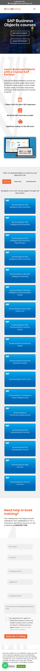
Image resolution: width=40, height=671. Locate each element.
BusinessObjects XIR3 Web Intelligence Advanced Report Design (20, 292)
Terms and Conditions (18, 630)
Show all (7, 182)
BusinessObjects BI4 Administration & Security (20, 431)
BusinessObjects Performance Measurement (20, 414)
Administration (31, 182)
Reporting (17, 182)
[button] (5, 665)
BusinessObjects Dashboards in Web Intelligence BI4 (20, 396)
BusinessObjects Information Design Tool (20, 310)
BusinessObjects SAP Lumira (20, 379)
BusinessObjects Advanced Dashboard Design (20, 362)
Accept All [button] (21, 666)
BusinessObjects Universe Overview (20, 483)
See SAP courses (20, 33)
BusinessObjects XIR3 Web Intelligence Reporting (20, 275)
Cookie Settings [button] (9, 666)
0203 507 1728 (20, 1)
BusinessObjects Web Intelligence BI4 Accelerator (20, 206)
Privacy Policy (24, 627)
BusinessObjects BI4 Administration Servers (20, 448)
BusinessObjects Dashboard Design (20, 344)
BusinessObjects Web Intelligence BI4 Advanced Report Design (20, 240)
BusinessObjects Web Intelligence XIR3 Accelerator (20, 258)
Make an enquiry (20, 41)
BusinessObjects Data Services (20, 466)
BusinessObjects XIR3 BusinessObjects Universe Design (20, 327)
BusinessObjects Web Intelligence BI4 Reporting (20, 223)
